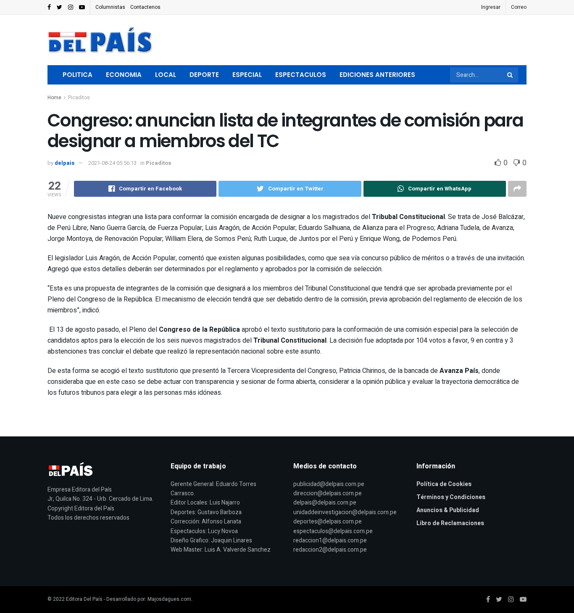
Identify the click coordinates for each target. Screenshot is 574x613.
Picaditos (79, 97)
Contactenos (145, 7)
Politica (77, 74)
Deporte (204, 74)
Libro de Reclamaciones (450, 523)
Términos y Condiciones (450, 497)
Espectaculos (300, 74)
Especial (247, 74)
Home (54, 97)
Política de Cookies (443, 484)
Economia (124, 74)
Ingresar (490, 7)
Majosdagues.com (169, 599)
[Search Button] (510, 74)
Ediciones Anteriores (377, 74)
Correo (519, 7)
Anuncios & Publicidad (447, 510)
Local (165, 74)
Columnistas (110, 7)
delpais (65, 163)
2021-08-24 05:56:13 (112, 163)
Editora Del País (84, 599)
